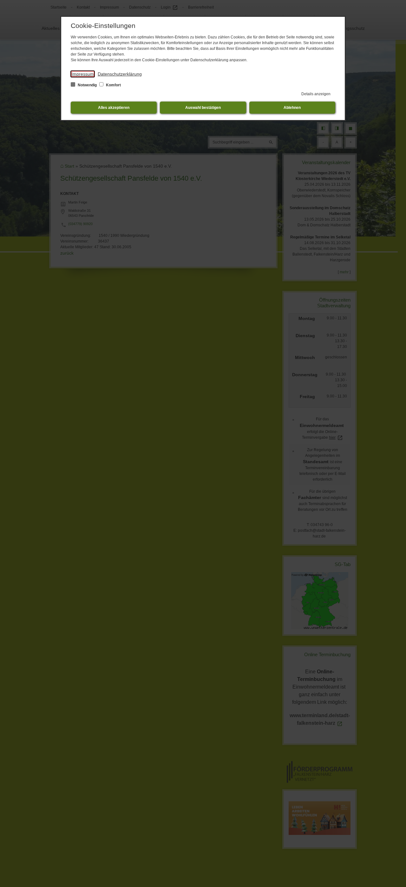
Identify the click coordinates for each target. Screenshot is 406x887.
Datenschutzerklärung (120, 74)
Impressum (82, 74)
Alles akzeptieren (113, 107)
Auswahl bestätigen (203, 107)
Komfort (113, 85)
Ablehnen (292, 107)
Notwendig (87, 85)
